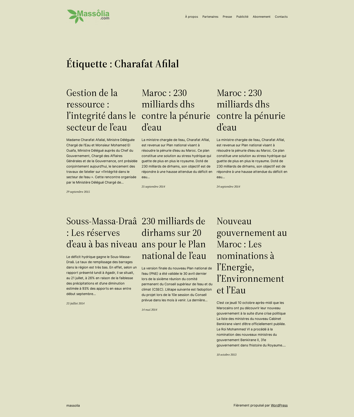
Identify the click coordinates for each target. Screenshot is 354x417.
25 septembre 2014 (153, 186)
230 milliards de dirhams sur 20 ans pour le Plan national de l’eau (174, 238)
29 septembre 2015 (78, 192)
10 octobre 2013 (227, 355)
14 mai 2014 (149, 310)
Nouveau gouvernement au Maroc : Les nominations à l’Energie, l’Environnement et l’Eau (252, 255)
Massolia (73, 405)
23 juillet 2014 (75, 303)
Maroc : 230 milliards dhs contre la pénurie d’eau (176, 110)
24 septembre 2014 (228, 186)
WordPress (279, 405)
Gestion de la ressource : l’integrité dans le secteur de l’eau (101, 110)
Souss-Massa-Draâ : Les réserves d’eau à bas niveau (101, 232)
